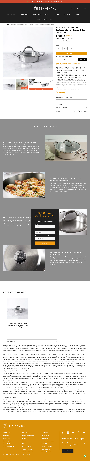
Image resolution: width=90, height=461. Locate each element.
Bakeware (24, 14)
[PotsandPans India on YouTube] (84, 432)
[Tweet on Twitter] (80, 112)
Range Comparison (28, 435)
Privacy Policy (45, 449)
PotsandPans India (14, 454)
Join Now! (68, 450)
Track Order (45, 435)
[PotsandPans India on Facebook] (63, 432)
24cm (65, 48)
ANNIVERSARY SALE (45, 19)
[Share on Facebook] (75, 112)
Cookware (11, 14)
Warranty (44, 443)
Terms (28, 454)
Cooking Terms (26, 446)
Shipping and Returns (47, 441)
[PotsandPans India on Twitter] (73, 432)
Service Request (46, 451)
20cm (58, 48)
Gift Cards (44, 438)
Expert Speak (7, 441)
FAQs (24, 443)
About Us (6, 435)
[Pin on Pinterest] (84, 112)
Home (7, 24)
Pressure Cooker (40, 14)
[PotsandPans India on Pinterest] (78, 432)
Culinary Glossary (27, 449)
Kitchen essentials (61, 14)
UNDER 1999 (78, 14)
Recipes (24, 441)
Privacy (23, 454)
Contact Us (6, 438)
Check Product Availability (65, 56)
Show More (60, 92)
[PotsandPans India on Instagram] (68, 432)
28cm (71, 48)
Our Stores (6, 443)
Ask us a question (27, 451)
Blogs (24, 438)
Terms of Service (46, 446)
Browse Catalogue (8, 446)
